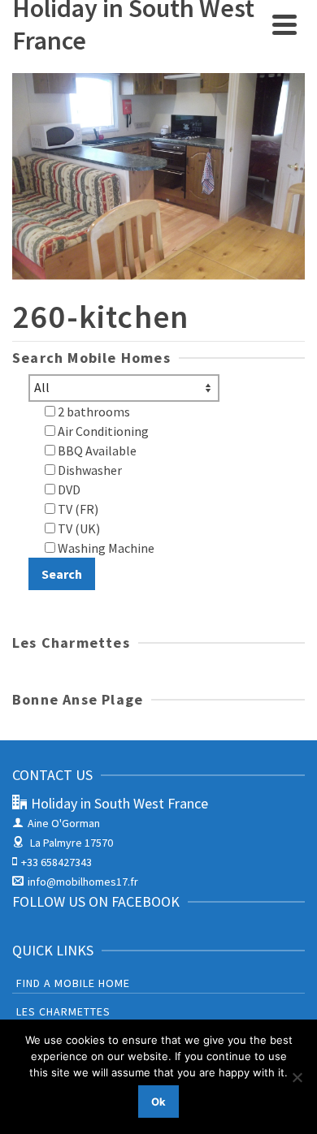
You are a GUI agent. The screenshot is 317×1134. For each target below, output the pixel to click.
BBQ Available (96, 450)
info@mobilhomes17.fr (83, 881)
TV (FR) (76, 509)
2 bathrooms (92, 411)
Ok (158, 1101)
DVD (67, 489)
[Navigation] (284, 24)
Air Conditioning (102, 431)
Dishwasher (88, 470)
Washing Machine (104, 548)
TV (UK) (77, 528)
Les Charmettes (63, 1011)
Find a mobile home (73, 983)
